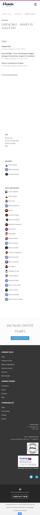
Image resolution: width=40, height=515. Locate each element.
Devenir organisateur (8, 364)
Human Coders (34, 424)
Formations (5, 386)
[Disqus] (20, 102)
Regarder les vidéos (20, 338)
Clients (4, 390)
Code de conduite (7, 368)
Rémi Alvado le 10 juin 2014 (14, 49)
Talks (3, 357)
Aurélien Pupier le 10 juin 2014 (16, 66)
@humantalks (6, 376)
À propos (4, 372)
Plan (6, 146)
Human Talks (5, 411)
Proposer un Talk (7, 360)
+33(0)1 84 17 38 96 (20, 496)
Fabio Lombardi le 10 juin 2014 (16, 59)
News (3, 407)
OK (20, 513)
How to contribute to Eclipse (12, 63)
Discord (4, 419)
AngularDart (6, 46)
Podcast (4, 415)
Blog (3, 397)
